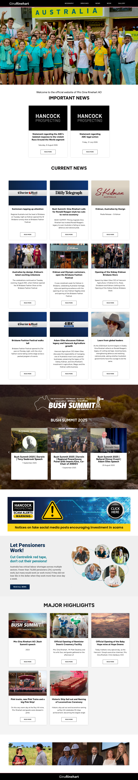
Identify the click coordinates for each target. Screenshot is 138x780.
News (97, 3)
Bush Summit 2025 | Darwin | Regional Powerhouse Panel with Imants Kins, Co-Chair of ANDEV (29, 460)
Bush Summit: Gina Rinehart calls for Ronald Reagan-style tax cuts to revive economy (69, 212)
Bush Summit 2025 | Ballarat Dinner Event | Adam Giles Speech (69, 459)
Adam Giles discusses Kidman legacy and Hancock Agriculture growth (69, 343)
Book (109, 3)
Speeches (85, 3)
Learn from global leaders (110, 340)
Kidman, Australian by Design (110, 209)
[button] (2, 45)
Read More (48, 152)
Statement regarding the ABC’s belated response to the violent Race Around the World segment (48, 137)
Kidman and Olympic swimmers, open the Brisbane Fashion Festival (69, 275)
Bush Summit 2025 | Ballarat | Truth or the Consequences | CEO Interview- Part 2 (108, 460)
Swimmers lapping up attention (27, 209)
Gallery (121, 3)
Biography (69, 3)
